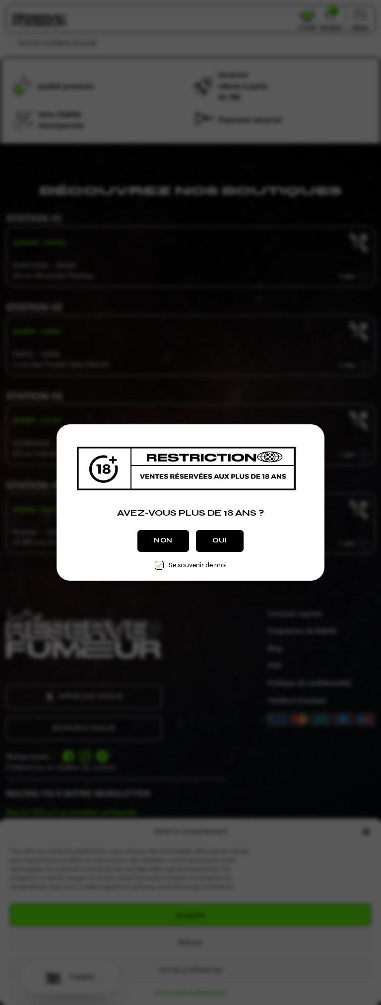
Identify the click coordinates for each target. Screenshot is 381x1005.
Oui (219, 540)
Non (163, 540)
